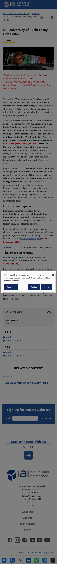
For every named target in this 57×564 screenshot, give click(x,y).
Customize (11, 287)
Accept (47, 287)
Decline (34, 287)
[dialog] (28, 282)
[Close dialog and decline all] (53, 273)
